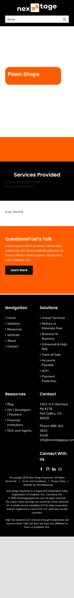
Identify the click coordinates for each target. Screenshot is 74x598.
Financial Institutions (15, 422)
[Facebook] (41, 469)
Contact (12, 346)
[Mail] (60, 469)
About (11, 341)
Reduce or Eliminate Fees (52, 326)
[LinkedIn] (54, 469)
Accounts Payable (48, 362)
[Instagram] (47, 469)
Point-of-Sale (51, 355)
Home (11, 318)
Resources (14, 329)
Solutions (13, 323)
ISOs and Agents (19, 430)
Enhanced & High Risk (54, 346)
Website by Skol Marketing (38, 484)
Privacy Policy (58, 481)
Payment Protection (49, 378)
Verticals (13, 335)
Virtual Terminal (53, 318)
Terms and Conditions (34, 481)
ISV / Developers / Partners (19, 412)
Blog (10, 404)
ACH (45, 371)
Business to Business (50, 336)
